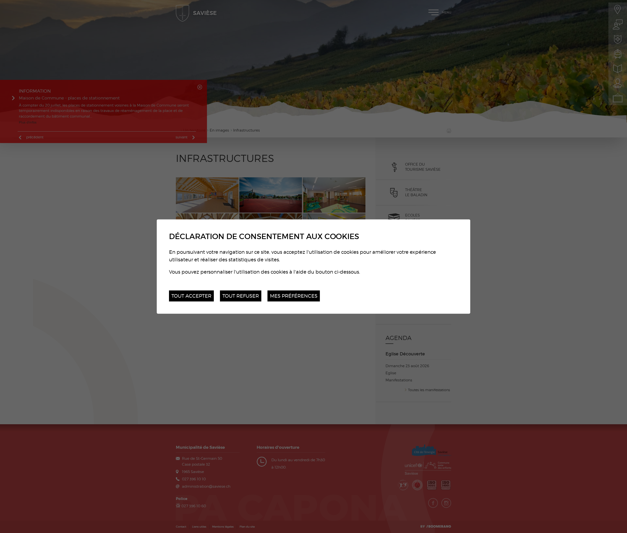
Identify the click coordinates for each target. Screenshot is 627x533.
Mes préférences (293, 296)
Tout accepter (191, 296)
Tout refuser (240, 296)
